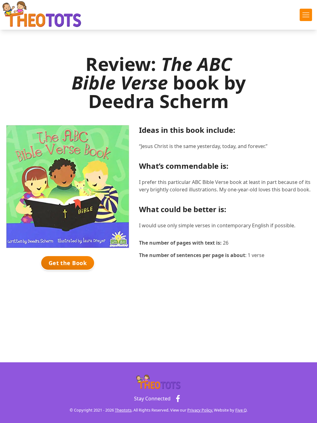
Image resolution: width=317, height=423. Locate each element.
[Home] (42, 14)
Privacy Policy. (200, 410)
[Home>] (158, 382)
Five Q (240, 410)
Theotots (123, 410)
